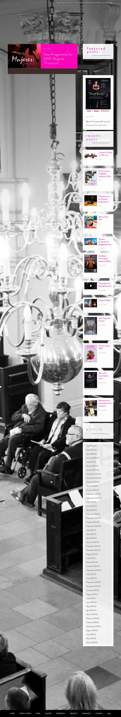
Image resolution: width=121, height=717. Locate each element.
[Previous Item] (89, 95)
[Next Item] (107, 95)
